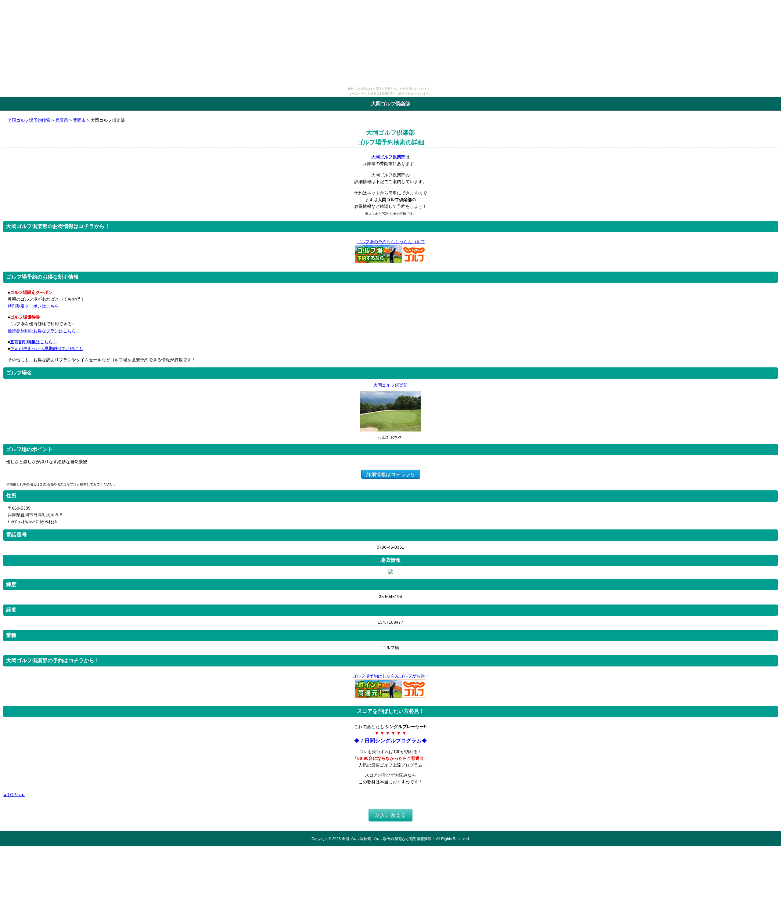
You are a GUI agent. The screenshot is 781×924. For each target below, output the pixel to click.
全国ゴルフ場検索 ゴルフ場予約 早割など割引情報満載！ (388, 839)
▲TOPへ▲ (14, 794)
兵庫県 (61, 120)
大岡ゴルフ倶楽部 (388, 156)
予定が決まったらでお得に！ (46, 348)
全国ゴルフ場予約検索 (29, 120)
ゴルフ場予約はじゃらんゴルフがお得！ (390, 675)
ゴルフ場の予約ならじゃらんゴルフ (391, 241)
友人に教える (390, 815)
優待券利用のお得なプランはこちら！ (44, 330)
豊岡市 (79, 120)
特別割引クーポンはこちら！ (35, 306)
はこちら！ (33, 341)
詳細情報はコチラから (390, 474)
